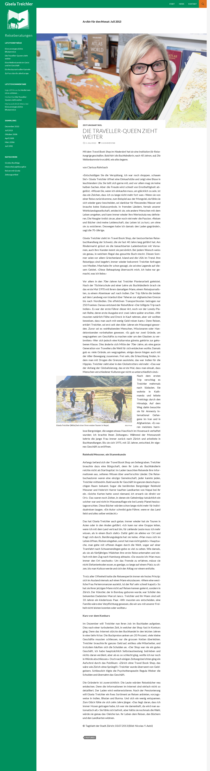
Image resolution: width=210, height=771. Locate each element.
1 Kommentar (108, 143)
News (181, 4)
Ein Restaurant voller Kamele (17, 69)
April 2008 (9, 138)
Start (172, 4)
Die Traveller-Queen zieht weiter (120, 133)
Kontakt (192, 4)
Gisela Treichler (19, 3)
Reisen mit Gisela (12, 170)
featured (90, 737)
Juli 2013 (9, 130)
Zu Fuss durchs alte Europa (17, 73)
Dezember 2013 (12, 126)
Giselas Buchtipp (12, 163)
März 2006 (9, 142)
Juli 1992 (9, 146)
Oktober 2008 (11, 134)
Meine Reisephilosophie (15, 167)
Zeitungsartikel (92, 125)
